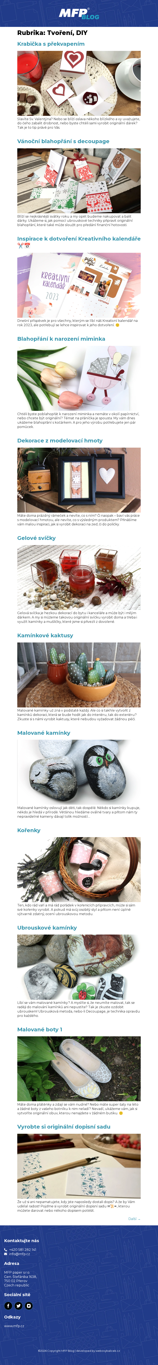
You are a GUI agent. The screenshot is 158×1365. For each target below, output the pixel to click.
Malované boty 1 (39, 1029)
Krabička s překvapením (51, 44)
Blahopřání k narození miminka (61, 339)
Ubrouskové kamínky (47, 927)
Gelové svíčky (36, 538)
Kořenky (29, 830)
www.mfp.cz (14, 1326)
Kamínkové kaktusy (45, 635)
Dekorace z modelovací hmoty (60, 440)
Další (134, 1219)
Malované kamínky (43, 733)
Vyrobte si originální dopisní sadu (63, 1126)
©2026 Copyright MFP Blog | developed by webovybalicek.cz (79, 1350)
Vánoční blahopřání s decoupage (63, 141)
